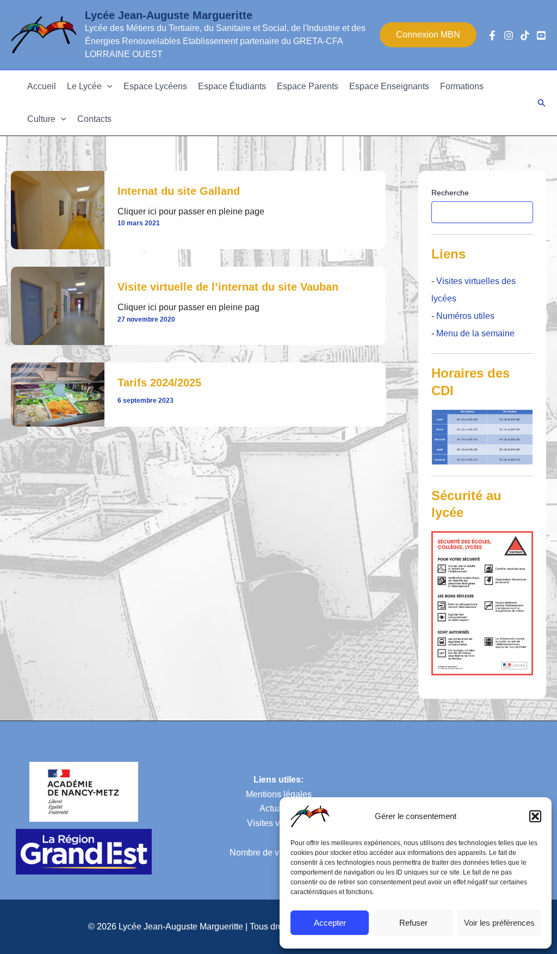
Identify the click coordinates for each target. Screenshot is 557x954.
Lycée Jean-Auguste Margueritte (168, 15)
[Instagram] (508, 35)
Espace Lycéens (155, 86)
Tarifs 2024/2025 (159, 383)
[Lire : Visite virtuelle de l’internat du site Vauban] (57, 305)
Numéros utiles (465, 316)
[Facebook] (492, 35)
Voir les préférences (499, 922)
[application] (107, 86)
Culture (41, 119)
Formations (462, 86)
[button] (535, 816)
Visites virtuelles (278, 823)
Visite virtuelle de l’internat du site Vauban (227, 287)
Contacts (94, 119)
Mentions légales (279, 794)
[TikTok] (525, 35)
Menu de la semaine (475, 333)
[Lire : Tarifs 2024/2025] (57, 393)
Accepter (330, 922)
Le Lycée (84, 86)
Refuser (413, 922)
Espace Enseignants (389, 86)
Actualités (278, 808)
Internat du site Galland (178, 191)
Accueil (41, 86)
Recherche (450, 192)
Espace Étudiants (232, 86)
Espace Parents (307, 86)
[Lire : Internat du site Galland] (57, 209)
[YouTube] (541, 35)
